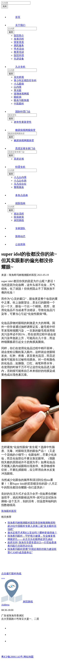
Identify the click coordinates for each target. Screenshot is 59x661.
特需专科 (20, 167)
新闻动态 (20, 236)
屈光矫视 (19, 77)
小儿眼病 (19, 83)
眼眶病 (17, 97)
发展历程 (19, 38)
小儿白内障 (20, 177)
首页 (17, 17)
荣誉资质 (19, 42)
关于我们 (20, 25)
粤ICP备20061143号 (12, 656)
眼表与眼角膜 (21, 100)
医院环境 (19, 55)
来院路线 (19, 220)
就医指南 (20, 203)
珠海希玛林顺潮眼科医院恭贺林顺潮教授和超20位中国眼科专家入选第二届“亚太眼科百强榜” (32, 526)
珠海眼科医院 (8, 511)
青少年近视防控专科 (25, 80)
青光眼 (17, 90)
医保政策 (19, 217)
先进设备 (19, 58)
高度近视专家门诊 (25, 148)
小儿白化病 (20, 180)
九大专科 (20, 66)
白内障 (17, 87)
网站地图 (28, 656)
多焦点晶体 (21, 195)
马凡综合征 (20, 184)
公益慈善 (20, 244)
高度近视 (19, 158)
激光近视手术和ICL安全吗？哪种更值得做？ (32, 532)
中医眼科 (19, 103)
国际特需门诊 (22, 111)
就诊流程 (19, 213)
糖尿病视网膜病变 (25, 130)
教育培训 (19, 52)
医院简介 (19, 35)
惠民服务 (19, 45)
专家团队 (20, 228)
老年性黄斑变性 (22, 122)
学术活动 (19, 48)
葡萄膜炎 (19, 187)
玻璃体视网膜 (21, 93)
